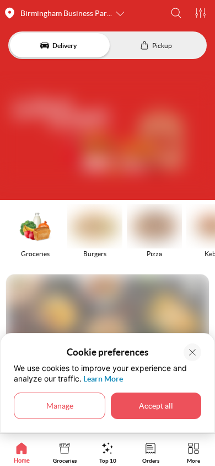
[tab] (21, 452)
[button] (176, 13)
